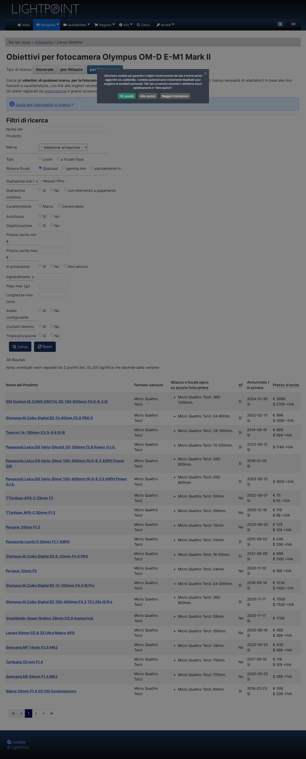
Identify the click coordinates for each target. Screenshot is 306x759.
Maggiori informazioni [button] (175, 96)
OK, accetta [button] (127, 96)
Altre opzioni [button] (147, 96)
